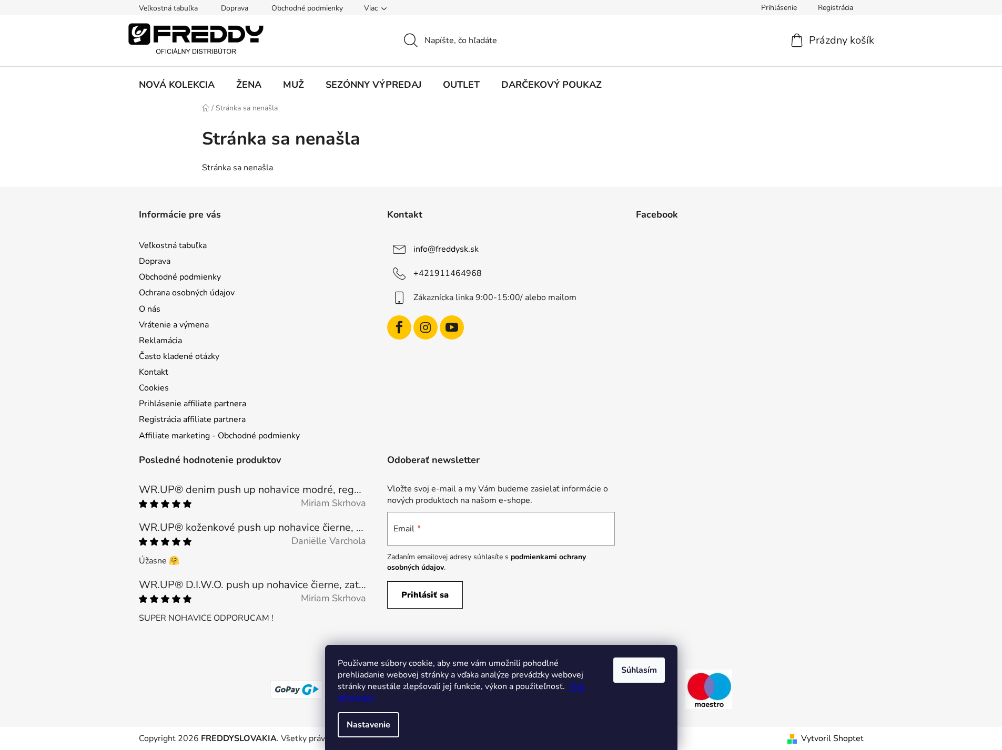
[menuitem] (176, 84)
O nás (149, 309)
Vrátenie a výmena (174, 325)
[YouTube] (452, 327)
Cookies (154, 388)
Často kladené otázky (179, 356)
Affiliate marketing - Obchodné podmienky (219, 435)
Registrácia (835, 8)
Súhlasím (639, 670)
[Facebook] (399, 327)
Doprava (234, 8)
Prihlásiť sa (425, 595)
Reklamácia (160, 340)
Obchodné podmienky (307, 8)
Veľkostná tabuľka (168, 8)
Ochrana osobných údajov (187, 293)
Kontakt (153, 372)
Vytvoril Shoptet (832, 738)
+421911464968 (447, 273)
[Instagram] (425, 327)
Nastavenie (368, 725)
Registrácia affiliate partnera (192, 419)
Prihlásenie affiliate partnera (192, 403)
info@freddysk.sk (446, 249)
